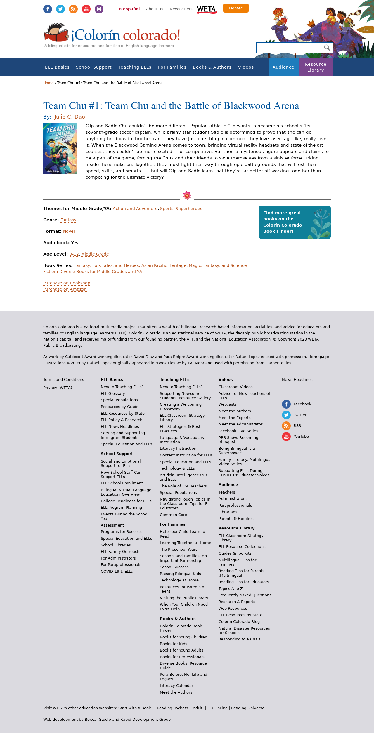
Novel (69, 231)
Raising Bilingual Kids (180, 574)
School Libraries (116, 545)
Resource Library (316, 67)
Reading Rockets (172, 708)
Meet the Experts (235, 418)
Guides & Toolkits (235, 553)
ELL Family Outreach (120, 551)
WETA (207, 9)
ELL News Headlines (120, 426)
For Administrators (118, 558)
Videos (246, 67)
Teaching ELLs (134, 67)
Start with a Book (134, 708)
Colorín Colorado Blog (239, 621)
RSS (73, 9)
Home (48, 83)
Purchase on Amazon (65, 289)
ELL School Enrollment (122, 483)
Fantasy (68, 220)
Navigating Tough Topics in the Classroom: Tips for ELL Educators (186, 503)
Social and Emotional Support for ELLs (121, 463)
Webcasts (228, 404)
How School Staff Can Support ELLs (121, 474)
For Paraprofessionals (121, 564)
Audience (284, 67)
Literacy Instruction (178, 448)
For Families (172, 67)
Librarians (228, 512)
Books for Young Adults (181, 650)
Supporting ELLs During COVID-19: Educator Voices (244, 472)
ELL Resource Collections (242, 546)
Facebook (47, 9)
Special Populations (119, 400)
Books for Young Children (183, 637)
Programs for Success (121, 531)
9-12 (74, 254)
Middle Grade (95, 254)
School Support (94, 67)
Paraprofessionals (235, 505)
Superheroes (189, 208)
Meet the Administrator (240, 424)
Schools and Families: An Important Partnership (183, 558)
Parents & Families (236, 518)
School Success (174, 567)
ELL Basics (57, 67)
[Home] (115, 38)
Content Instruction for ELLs (186, 455)
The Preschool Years (179, 549)
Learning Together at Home (185, 543)
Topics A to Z (231, 588)
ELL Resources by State (123, 413)
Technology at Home (179, 580)
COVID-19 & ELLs (117, 571)
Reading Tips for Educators (244, 582)
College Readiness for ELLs (126, 501)
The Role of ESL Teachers (183, 486)
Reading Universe (247, 708)
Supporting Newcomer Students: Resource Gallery (185, 395)
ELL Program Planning (121, 507)
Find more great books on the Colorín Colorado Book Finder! (282, 222)
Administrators (233, 498)
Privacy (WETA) (57, 387)
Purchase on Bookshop (66, 283)
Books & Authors (212, 67)
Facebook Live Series (238, 431)
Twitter (60, 9)
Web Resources (233, 608)
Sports (166, 208)
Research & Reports (237, 602)
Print (99, 9)
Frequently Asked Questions (245, 595)
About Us (154, 9)
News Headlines (297, 379)
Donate (236, 8)
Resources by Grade (119, 406)
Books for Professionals (182, 657)
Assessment (112, 525)
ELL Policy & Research (121, 420)
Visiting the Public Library (184, 598)
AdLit (197, 708)
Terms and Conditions (63, 379)
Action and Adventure (135, 208)
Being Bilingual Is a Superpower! (237, 450)
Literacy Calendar (176, 685)
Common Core (173, 515)
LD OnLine (218, 708)
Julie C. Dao (70, 117)
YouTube (86, 9)
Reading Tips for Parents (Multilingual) (241, 573)
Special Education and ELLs (126, 444)
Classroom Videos (236, 387)
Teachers (227, 492)
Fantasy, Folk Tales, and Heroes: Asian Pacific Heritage (130, 265)
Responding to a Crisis (240, 639)
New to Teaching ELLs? (122, 387)
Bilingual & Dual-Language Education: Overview (126, 492)
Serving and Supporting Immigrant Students (123, 435)
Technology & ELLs (177, 468)
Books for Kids (173, 644)
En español (128, 9)
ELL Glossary (113, 393)
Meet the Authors (176, 692)
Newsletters (181, 9)
